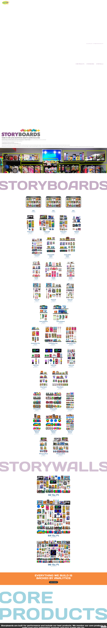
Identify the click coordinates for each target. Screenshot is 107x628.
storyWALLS (99, 64)
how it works (53, 582)
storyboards (90, 64)
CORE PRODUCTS (80, 64)
